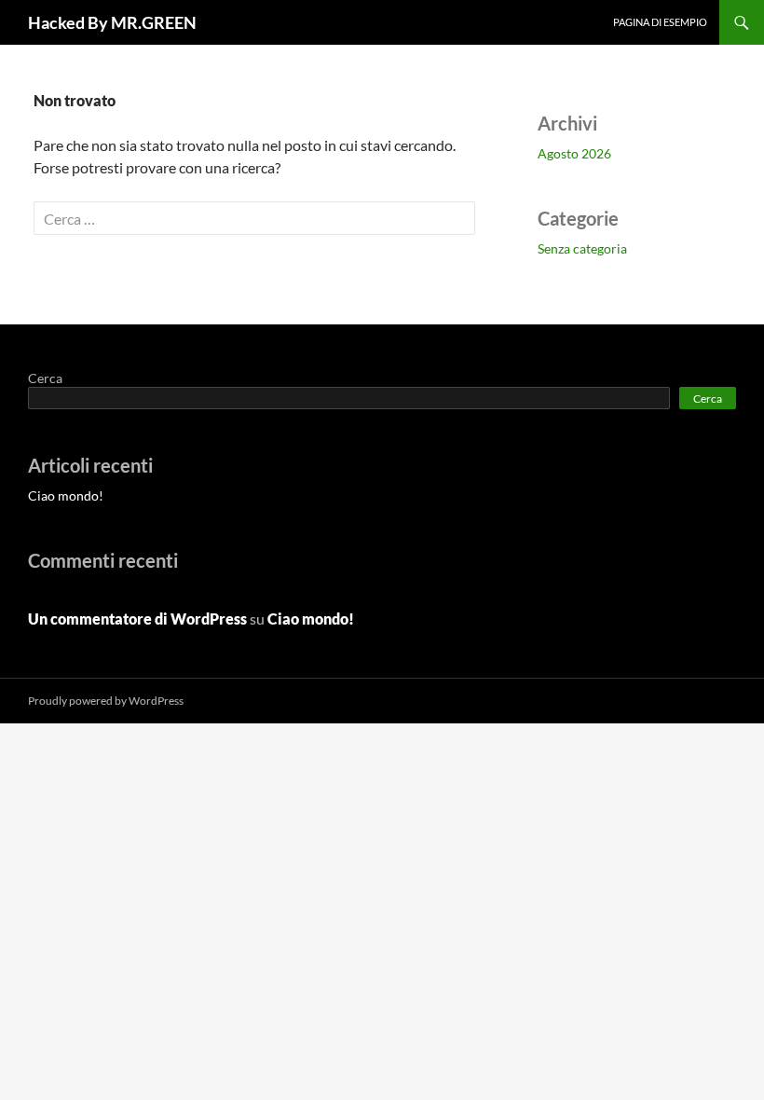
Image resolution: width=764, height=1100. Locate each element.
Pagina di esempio (660, 22)
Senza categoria (582, 248)
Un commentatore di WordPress (137, 618)
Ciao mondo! (65, 495)
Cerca (45, 378)
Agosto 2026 (574, 153)
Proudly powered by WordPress (106, 701)
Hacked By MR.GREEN (112, 22)
